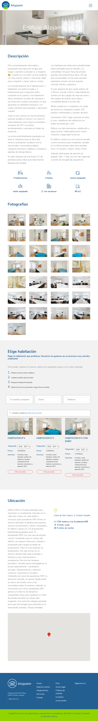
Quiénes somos (43, 687)
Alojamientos (42, 690)
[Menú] (90, 5)
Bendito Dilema (50, 716)
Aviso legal (60, 687)
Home (39, 683)
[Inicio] (12, 4)
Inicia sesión (61, 700)
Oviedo (39, 697)
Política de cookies (60, 692)
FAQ (57, 683)
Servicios (40, 694)
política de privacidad (34, 413)
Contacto (59, 697)
